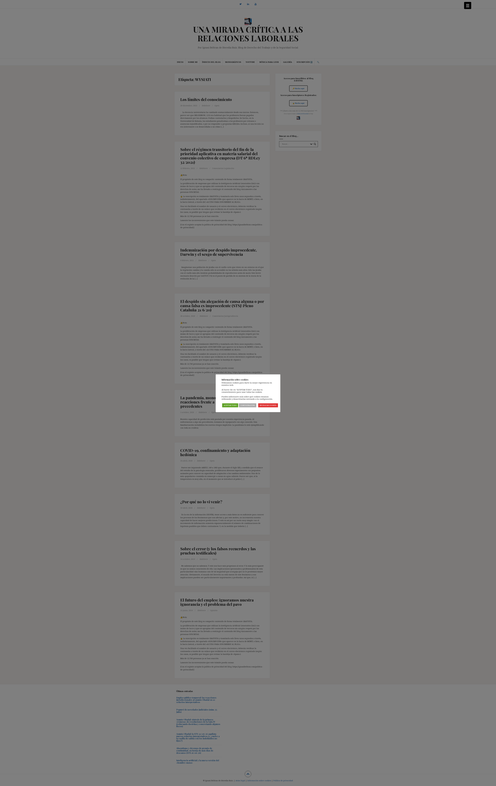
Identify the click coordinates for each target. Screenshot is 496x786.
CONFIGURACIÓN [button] (247, 405)
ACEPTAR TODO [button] (230, 405)
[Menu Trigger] (467, 5)
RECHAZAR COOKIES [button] (268, 405)
